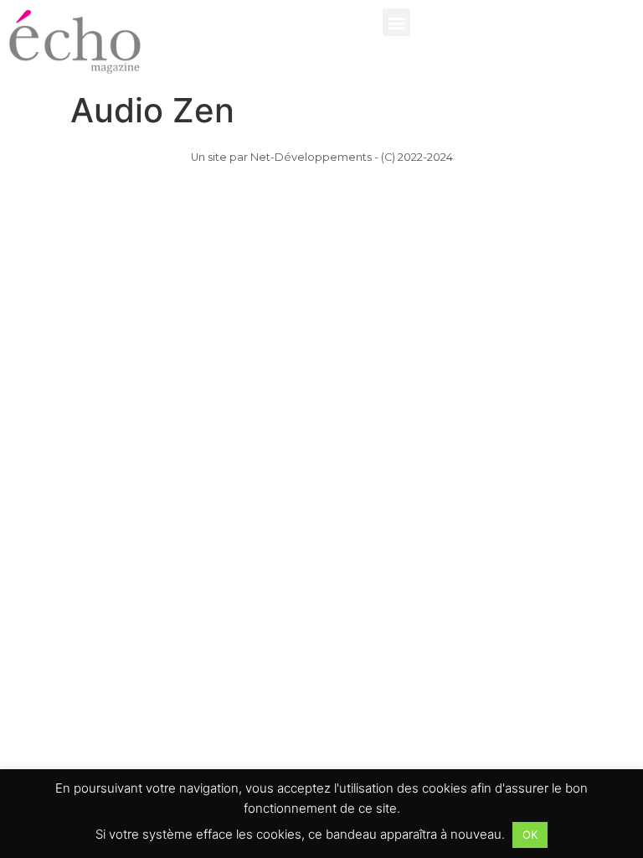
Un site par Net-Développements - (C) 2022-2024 (322, 157)
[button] (396, 22)
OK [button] (530, 834)
